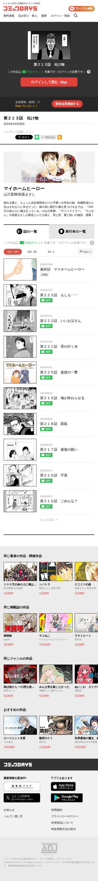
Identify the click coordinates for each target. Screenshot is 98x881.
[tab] (26, 231)
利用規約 (56, 810)
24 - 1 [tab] (51, 251)
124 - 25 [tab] (31, 251)
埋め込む (50, 137)
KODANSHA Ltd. (14, 862)
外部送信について (62, 822)
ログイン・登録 (60, 15)
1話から (87, 251)
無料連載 (8, 15)
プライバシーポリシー (65, 816)
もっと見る (47, 519)
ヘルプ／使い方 (13, 816)
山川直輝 (10, 194)
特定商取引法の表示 (63, 829)
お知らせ (9, 810)
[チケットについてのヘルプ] (88, 72)
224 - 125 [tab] (13, 251)
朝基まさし (26, 194)
